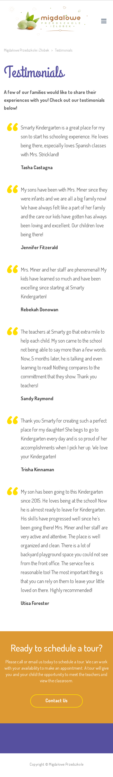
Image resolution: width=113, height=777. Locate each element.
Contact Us (56, 700)
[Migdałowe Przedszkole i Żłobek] (48, 21)
